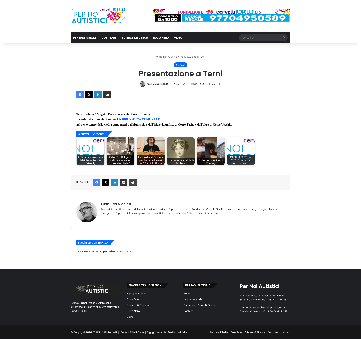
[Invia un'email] (167, 84)
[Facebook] (80, 94)
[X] (89, 94)
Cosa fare (109, 37)
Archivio (172, 56)
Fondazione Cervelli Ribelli (199, 305)
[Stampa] (133, 182)
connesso (96, 251)
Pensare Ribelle (84, 37)
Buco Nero (161, 37)
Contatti (188, 310)
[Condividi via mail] (107, 94)
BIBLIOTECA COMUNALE (141, 119)
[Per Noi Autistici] (98, 16)
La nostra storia (192, 299)
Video (178, 37)
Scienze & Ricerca (135, 37)
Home (162, 56)
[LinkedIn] (98, 94)
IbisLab (184, 332)
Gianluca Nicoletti (156, 84)
